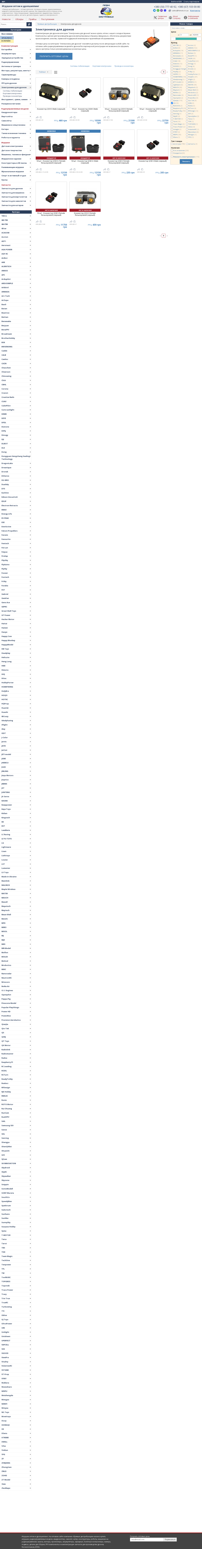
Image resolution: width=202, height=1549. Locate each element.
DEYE (4, 418)
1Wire (4, 216)
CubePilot (6, 405)
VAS (3, 1349)
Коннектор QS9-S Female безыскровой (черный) (85, 214)
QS (3, 1032)
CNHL (4, 384)
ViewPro (5, 1357)
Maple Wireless (8, 889)
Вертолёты (7, 116)
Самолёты (7, 120)
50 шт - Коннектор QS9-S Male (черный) (152, 110)
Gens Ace (6, 602)
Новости (6, 19)
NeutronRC (7, 978)
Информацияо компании (193, 17)
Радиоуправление (10, 62)
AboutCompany (176, 17)
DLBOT (5, 443)
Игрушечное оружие (11, 158)
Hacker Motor (8, 619)
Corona (5, 389)
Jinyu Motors (7, 775)
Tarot (4, 1243)
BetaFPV (5, 329)
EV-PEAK (5, 518)
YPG (3, 1454)
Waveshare (7, 1387)
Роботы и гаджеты (11, 137)
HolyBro (5, 691)
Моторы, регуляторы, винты (16, 70)
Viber (161, 10)
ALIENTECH (6, 266)
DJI (3, 439)
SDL (3, 1134)
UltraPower (7, 1323)
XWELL (4, 1442)
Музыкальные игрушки (13, 171)
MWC (4, 969)
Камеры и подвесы (11, 79)
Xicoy (4, 1420)
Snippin (5, 1184)
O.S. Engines (7, 990)
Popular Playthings (10, 1007)
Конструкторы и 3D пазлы (14, 163)
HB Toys (5, 649)
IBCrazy (5, 716)
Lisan (4, 851)
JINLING (5, 771)
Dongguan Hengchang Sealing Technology (16, 457)
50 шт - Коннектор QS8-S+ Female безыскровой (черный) (51, 162)
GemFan (5, 598)
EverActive (6, 526)
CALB (4, 355)
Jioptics (5, 779)
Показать (186, 161)
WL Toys (5, 1412)
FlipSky (5, 560)
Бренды (16, 212)
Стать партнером (191, 1)
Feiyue (4, 552)
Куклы (5, 180)
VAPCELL (5, 1344)
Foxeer (5, 573)
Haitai (4, 623)
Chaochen (6, 367)
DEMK (4, 414)
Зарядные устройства (12, 58)
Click (4, 380)
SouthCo (6, 1197)
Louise (5, 860)
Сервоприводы (9, 74)
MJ (3, 935)
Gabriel (5, 594)
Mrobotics (6, 965)
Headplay (6, 653)
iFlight (5, 724)
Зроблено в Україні (7, 39)
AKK (3, 262)
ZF (3, 1458)
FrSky (4, 581)
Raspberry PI (7, 1062)
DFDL (4, 422)
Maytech (5, 910)
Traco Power (7, 1290)
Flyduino (5, 564)
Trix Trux (6, 1298)
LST (3, 864)
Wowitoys (6, 1416)
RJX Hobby (6, 1092)
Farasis (5, 535)
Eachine (5, 493)
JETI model (6, 754)
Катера (5, 129)
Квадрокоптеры (9, 112)
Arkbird (5, 287)
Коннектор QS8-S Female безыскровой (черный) (118, 162)
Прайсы (32, 19)
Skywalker (6, 1176)
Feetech (5, 543)
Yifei (4, 1446)
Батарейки (7, 49)
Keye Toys (6, 809)
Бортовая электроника (12, 93)
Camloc (5, 359)
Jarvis (4, 741)
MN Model (6, 948)
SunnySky (6, 1222)
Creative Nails (8, 397)
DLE (3, 448)
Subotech (6, 1210)
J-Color (5, 737)
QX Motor (6, 1045)
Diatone (5, 426)
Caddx (4, 350)
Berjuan (5, 325)
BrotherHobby (8, 338)
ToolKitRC (6, 1277)
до (191, 35)
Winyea (5, 1408)
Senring (5, 1138)
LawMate (6, 830)
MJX (3, 940)
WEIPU (4, 1391)
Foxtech (5, 577)
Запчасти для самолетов (14, 201)
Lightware (6, 847)
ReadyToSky (7, 1079)
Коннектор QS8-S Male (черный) (153, 161)
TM (3, 1273)
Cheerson (6, 372)
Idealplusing (7, 720)
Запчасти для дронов (12, 188)
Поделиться (37, 117)
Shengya (5, 1142)
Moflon (5, 952)
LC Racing (6, 834)
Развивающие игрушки (13, 167)
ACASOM (5, 232)
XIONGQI (6, 1425)
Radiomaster (7, 1053)
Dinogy (5, 435)
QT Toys (5, 1041)
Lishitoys (6, 855)
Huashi (5, 712)
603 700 (5, 220)
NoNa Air (6, 986)
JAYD (4, 746)
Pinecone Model (9, 1003)
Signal (165, 10)
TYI (3, 1311)
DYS (3, 488)
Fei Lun (5, 547)
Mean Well (6, 914)
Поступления (47, 19)
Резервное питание (11, 103)
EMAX (4, 509)
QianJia (5, 1024)
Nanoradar (7, 973)
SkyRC (4, 1172)
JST (3, 788)
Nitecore (6, 982)
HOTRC (5, 699)
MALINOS (6, 885)
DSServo (5, 476)
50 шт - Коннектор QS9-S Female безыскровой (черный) (119, 110)
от (178, 35)
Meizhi (5, 919)
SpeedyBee (7, 1201)
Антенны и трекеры (11, 66)
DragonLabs (7, 463)
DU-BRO (5, 480)
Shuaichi (5, 1151)
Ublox (4, 1315)
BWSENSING (7, 346)
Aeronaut (6, 245)
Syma (4, 1231)
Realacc (5, 1083)
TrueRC (5, 1302)
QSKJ (4, 1037)
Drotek (5, 471)
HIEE (3, 665)
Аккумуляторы (9, 53)
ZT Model (6, 1479)
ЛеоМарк (6, 1488)
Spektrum (6, 1205)
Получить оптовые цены (54, 56)
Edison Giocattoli (10, 497)
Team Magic (7, 1256)
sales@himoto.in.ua (180, 10)
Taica (4, 1239)
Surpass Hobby (8, 1226)
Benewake (6, 321)
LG (3, 843)
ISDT (4, 733)
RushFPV (5, 1117)
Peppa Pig (6, 999)
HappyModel (7, 644)
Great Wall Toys (9, 611)
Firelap (5, 556)
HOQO (4, 695)
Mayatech (6, 906)
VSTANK (5, 1370)
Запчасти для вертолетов (14, 197)
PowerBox (6, 1015)
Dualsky (5, 484)
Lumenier (6, 868)
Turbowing (7, 1307)
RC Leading (7, 1066)
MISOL (4, 931)
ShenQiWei (7, 1146)
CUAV (4, 401)
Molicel (5, 961)
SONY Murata (8, 1193)
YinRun (5, 1450)
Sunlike (5, 1218)
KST (3, 826)
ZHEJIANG (6, 1463)
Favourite (6, 539)
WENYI (4, 1404)
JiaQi (4, 767)
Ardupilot (6, 279)
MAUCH (5, 897)
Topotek (6, 1285)
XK (3, 1429)
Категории (16, 29)
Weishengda (7, 1395)
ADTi (4, 241)
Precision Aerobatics (11, 1020)
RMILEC (5, 1096)
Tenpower (6, 1264)
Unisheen (6, 1336)
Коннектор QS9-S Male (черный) (51, 109)
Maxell (5, 902)
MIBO (4, 927)
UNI (3, 1328)
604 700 (5, 224)
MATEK (5, 893)
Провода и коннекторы (12, 96)
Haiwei (5, 628)
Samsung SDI (7, 1125)
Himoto (5, 670)
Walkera (5, 1383)
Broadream (7, 334)
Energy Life (7, 514)
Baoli (4, 304)
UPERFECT (6, 1340)
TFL (3, 1269)
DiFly (4, 431)
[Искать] (29, 24)
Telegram (154, 10)
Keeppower (7, 805)
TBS (3, 1247)
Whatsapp (158, 10)
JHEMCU (5, 762)
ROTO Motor (7, 1104)
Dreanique (6, 467)
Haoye (4, 632)
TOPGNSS (6, 1281)
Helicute (5, 657)
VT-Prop (5, 1374)
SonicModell (7, 1188)
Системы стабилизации (12, 91)
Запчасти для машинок (13, 192)
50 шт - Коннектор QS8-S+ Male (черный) (84, 162)
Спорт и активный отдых (14, 175)
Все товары (7, 33)
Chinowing (6, 376)
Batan (4, 308)
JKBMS (4, 784)
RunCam (5, 1113)
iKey (3, 729)
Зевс (4, 1484)
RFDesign (6, 1087)
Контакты (195, 10)
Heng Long (7, 661)
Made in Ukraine (9, 876)
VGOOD (5, 1353)
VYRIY (4, 1378)
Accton (5, 237)
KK (3, 822)
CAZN (4, 363)
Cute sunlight (8, 410)
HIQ (3, 674)
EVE (3, 522)
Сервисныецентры (162, 17)
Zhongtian (7, 1467)
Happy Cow (7, 636)
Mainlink (5, 881)
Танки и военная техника (14, 133)
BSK (3, 342)
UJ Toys (5, 1319)
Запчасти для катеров (12, 205)
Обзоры (19, 19)
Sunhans (6, 1214)
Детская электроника (12, 146)
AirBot (5, 258)
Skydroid (6, 1167)
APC (3, 275)
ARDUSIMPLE (7, 283)
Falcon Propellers (9, 531)
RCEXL (4, 1070)
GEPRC (4, 606)
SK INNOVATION (9, 1163)
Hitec (4, 678)
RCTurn (5, 1075)
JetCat (4, 750)
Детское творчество (12, 150)
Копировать (40, 117)
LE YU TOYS (7, 838)
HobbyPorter (8, 682)
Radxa (4, 1058)
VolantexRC (7, 1366)
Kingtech (6, 817)
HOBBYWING (7, 687)
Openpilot (6, 994)
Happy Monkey (8, 640)
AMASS (5, 270)
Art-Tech (6, 296)
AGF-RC (5, 254)
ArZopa (5, 300)
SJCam (4, 1159)
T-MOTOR (6, 1235)
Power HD (6, 1011)
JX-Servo (5, 796)
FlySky (4, 569)
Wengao (5, 1399)
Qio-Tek (5, 1028)
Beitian (5, 317)
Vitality (5, 1361)
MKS (3, 944)
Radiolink (6, 1049)
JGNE (4, 758)
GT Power (6, 615)
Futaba (5, 585)
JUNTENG (6, 792)
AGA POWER (7, 249)
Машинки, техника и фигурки (16, 154)
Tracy (4, 1294)
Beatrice (5, 313)
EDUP (4, 501)
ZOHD (4, 1475)
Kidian (4, 813)
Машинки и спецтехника (13, 125)
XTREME (5, 1437)
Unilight (5, 1332)
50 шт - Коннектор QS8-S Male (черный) (85, 110)
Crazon (5, 393)
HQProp (5, 703)
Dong (4, 452)
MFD (3, 923)
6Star (4, 228)
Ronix (4, 1100)
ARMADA (5, 291)
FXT (3, 590)
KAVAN (5, 800)
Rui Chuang (7, 1108)
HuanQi (5, 708)
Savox (4, 1129)
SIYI (3, 1155)
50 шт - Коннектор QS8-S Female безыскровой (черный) (51, 214)
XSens (4, 1433)
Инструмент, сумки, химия (14, 99)
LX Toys (5, 872)
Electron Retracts (10, 505)
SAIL (3, 1121)
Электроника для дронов (14, 87)
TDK (3, 1252)
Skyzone (5, 1180)
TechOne (6, 1260)
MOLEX (5, 956)
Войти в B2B (176, 1)
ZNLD (4, 1471)
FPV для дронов (9, 83)
